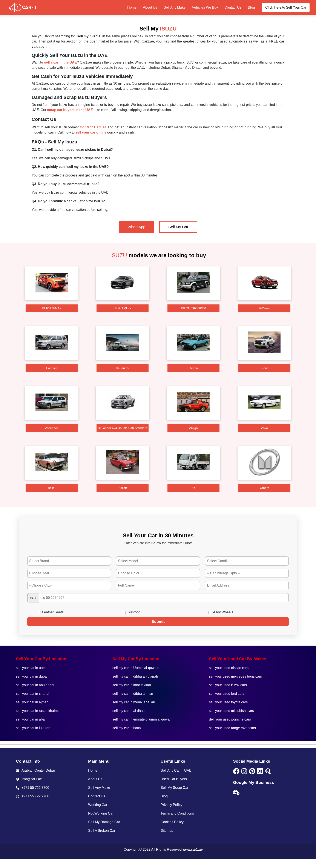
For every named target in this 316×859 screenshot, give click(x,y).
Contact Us (232, 7)
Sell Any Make (175, 7)
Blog (251, 7)
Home (132, 7)
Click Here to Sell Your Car (285, 7)
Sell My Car (178, 227)
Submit (158, 621)
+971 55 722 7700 (35, 787)
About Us (150, 7)
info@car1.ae (31, 779)
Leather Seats (52, 612)
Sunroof (133, 612)
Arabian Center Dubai (38, 770)
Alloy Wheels (223, 612)
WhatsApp (136, 227)
